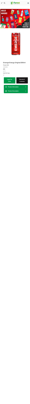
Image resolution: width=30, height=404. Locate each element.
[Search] (4, 3)
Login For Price (9, 80)
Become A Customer (22, 80)
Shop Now (2, 3)
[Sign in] (28, 3)
